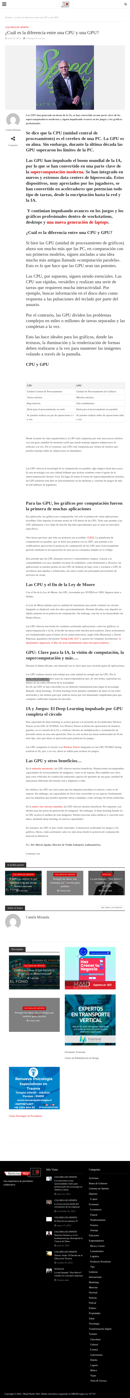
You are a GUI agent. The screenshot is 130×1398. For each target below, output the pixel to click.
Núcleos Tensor (71, 747)
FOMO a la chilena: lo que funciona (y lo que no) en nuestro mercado (23, 883)
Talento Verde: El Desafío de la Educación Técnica (68, 1257)
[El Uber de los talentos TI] (49, 1219)
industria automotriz (42, 768)
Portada (8, 17)
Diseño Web (34, 1394)
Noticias (106, 874)
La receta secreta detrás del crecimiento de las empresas (67, 1205)
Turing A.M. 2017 (69, 638)
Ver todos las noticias (111, 907)
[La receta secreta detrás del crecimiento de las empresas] (49, 1201)
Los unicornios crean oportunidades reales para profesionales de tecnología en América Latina (68, 1185)
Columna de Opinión (16, 27)
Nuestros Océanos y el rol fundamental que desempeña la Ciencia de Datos (68, 1238)
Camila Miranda (13, 130)
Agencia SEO (72, 983)
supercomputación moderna (56, 171)
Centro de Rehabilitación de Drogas (82, 1058)
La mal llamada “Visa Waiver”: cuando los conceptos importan (106, 883)
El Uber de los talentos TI (66, 1221)
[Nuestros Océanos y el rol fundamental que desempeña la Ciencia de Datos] (49, 1233)
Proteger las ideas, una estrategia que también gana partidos (65, 883)
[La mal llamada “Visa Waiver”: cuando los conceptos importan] (49, 1270)
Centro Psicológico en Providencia (25, 1116)
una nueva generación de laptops (77, 222)
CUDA (90, 537)
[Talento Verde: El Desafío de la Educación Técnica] (49, 1253)
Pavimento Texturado (75, 1052)
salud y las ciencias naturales (47, 806)
